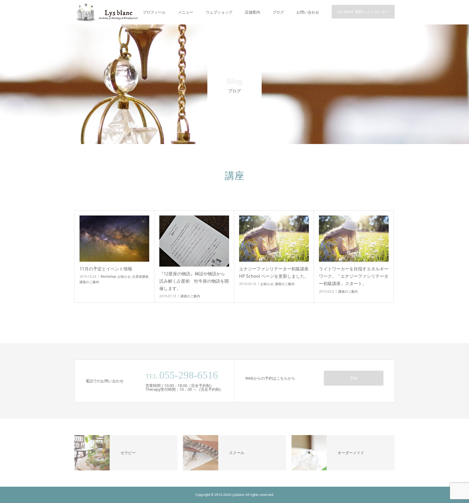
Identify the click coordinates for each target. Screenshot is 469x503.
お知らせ (124, 276)
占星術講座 (140, 276)
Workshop (108, 276)
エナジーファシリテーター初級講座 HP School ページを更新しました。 (274, 272)
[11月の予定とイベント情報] (114, 238)
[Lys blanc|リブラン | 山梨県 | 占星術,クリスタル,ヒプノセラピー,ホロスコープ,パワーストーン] (106, 12)
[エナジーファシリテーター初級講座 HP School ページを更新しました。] (274, 238)
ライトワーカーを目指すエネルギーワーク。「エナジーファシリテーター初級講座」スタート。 (353, 276)
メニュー (185, 12)
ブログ (278, 12)
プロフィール (154, 12)
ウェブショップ (219, 12)
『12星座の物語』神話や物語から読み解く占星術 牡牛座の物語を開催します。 (194, 281)
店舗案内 (252, 12)
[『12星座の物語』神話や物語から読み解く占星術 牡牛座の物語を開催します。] (194, 241)
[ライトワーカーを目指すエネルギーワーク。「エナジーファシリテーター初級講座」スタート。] (354, 238)
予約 (353, 378)
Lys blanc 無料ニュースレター (363, 11)
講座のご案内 (89, 282)
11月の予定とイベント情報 (106, 269)
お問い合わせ (307, 12)
